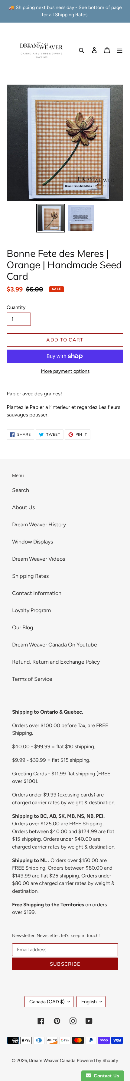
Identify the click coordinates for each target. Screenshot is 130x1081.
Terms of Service (32, 679)
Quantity (16, 307)
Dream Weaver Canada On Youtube (54, 644)
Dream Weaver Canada (52, 1060)
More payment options (65, 371)
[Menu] (119, 50)
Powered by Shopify (97, 1060)
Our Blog (22, 627)
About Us (23, 507)
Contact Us (105, 1075)
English (89, 1002)
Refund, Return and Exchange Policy (56, 662)
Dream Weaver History (39, 524)
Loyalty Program (31, 610)
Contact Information (36, 593)
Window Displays (32, 541)
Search (20, 490)
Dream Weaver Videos (38, 559)
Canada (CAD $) (47, 1002)
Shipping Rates (30, 576)
